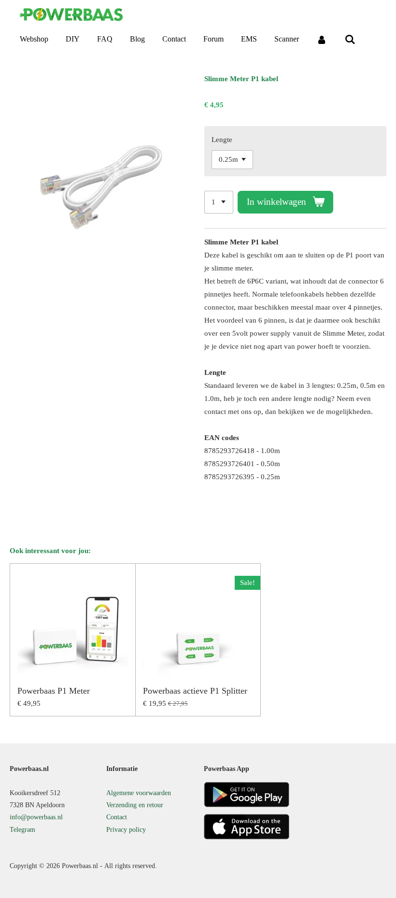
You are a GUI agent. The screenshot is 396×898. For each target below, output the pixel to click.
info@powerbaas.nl (36, 817)
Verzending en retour (134, 805)
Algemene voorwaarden (138, 793)
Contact (116, 817)
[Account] (321, 39)
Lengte (222, 139)
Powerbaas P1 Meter (53, 691)
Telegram (22, 829)
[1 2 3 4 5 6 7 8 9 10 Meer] (218, 202)
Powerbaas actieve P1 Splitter (195, 691)
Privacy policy (126, 829)
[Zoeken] (349, 39)
